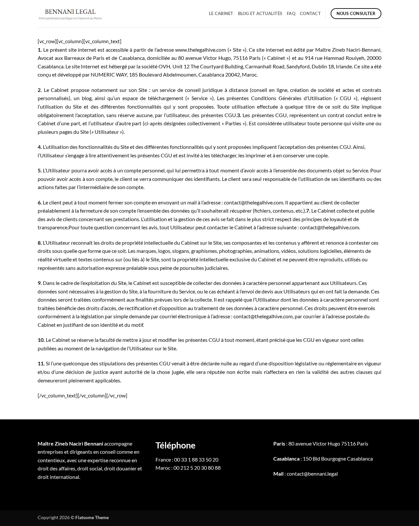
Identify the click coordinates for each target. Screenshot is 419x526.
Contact (310, 13)
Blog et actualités (260, 13)
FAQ (291, 13)
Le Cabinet (221, 13)
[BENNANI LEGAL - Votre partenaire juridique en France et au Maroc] (70, 13)
